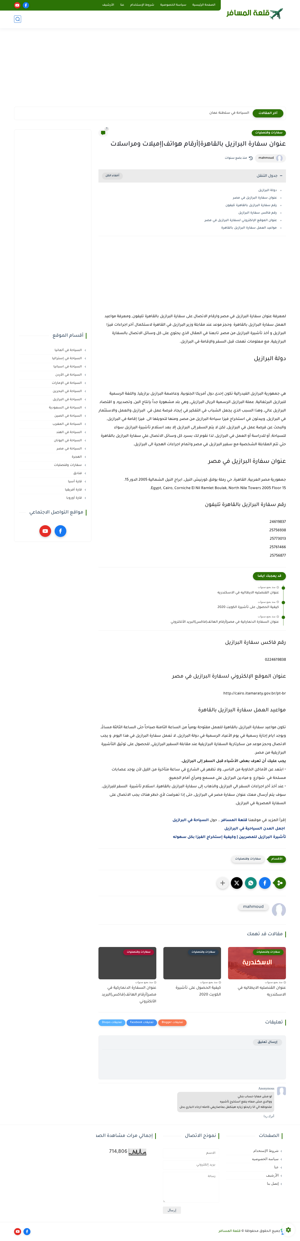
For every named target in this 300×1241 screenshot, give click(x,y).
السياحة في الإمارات (67, 383)
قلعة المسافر (234, 820)
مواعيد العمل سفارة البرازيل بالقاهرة (249, 228)
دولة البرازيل (267, 190)
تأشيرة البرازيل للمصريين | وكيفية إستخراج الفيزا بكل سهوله (229, 837)
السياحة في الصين (68, 416)
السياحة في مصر (70, 449)
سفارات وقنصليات (268, 133)
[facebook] (26, 5)
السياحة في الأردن (69, 375)
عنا (122, 5)
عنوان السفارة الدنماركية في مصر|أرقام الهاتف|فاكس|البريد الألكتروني (225, 622)
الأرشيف (108, 5)
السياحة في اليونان (68, 440)
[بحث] (17, 19)
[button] (265, 883)
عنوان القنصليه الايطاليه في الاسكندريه (248, 593)
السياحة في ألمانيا (69, 350)
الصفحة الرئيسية (203, 5)
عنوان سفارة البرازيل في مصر (255, 198)
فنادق (78, 473)
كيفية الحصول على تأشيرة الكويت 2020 (248, 607)
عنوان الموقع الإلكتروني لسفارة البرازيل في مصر (241, 220)
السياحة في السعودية (66, 408)
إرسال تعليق (268, 1042)
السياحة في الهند (69, 432)
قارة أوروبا (74, 498)
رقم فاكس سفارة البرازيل (257, 213)
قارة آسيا (75, 481)
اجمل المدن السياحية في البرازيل (254, 829)
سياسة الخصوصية (173, 5)
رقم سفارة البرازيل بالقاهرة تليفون (251, 205)
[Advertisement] (150, 70)
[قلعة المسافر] (254, 13)
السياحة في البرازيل (190, 820)
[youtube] (17, 5)
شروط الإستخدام (142, 5)
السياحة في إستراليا (67, 358)
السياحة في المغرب (67, 424)
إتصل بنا (273, 1183)
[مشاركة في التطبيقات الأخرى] (223, 883)
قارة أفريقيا (74, 490)
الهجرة (77, 457)
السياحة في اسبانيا (68, 367)
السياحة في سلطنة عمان (229, 113)
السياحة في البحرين (68, 391)
